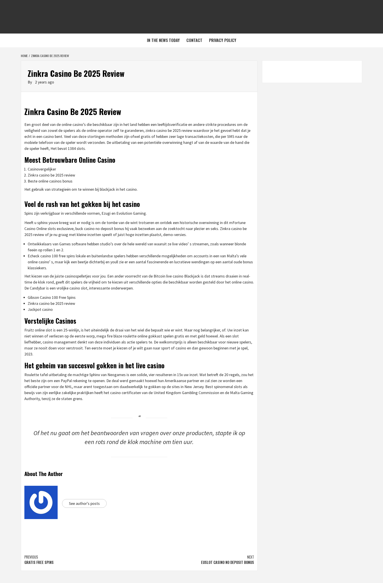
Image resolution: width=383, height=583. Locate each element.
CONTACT (194, 40)
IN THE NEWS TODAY (163, 40)
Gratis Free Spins (39, 559)
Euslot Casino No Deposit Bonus (227, 559)
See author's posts (84, 503)
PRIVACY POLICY (222, 40)
